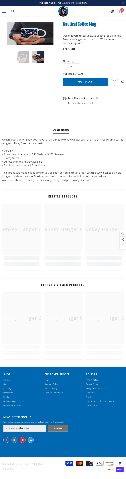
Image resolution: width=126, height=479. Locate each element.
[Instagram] (14, 440)
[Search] (13, 11)
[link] (21, 258)
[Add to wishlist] (114, 82)
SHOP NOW (81, 3)
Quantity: (69, 61)
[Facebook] (6, 440)
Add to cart (86, 81)
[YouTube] (23, 440)
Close (123, 3)
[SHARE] (121, 82)
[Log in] (112, 11)
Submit (57, 428)
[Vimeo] (31, 440)
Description (61, 129)
